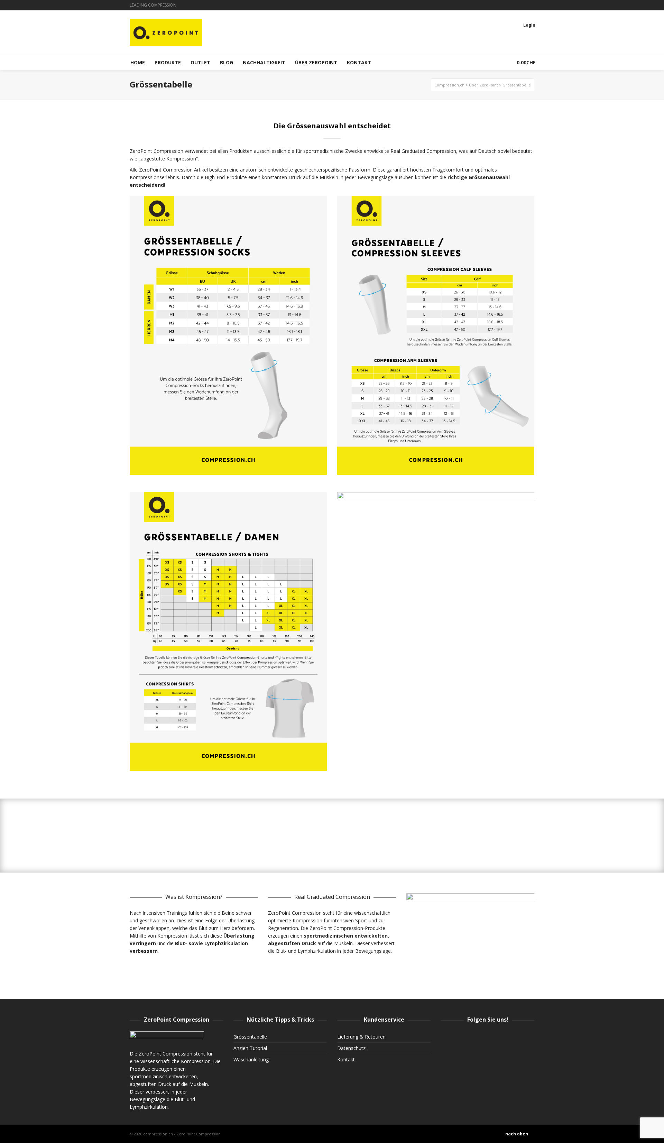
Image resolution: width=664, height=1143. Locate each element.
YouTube (533, 5)
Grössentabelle (250, 1036)
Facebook (513, 5)
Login (529, 25)
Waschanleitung (251, 1059)
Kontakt (346, 1059)
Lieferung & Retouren (361, 1036)
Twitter (523, 5)
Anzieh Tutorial (250, 1048)
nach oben (516, 1134)
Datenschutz (351, 1048)
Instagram (503, 5)
